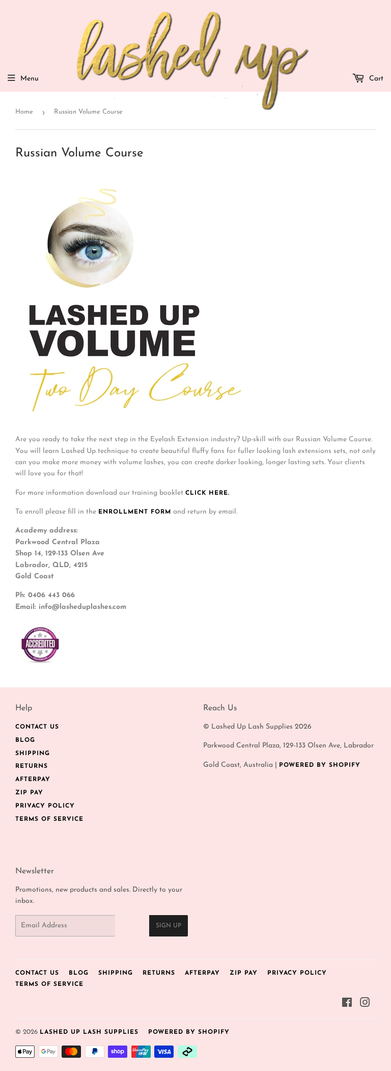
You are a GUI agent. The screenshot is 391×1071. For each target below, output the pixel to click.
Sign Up (168, 926)
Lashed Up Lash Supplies (89, 1032)
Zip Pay (29, 793)
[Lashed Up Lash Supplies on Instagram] (365, 1005)
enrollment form (134, 512)
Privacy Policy (45, 806)
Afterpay (32, 780)
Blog (25, 740)
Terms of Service (49, 819)
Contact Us (37, 727)
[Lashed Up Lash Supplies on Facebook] (347, 1005)
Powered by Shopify (319, 765)
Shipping (32, 754)
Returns (31, 766)
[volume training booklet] (137, 421)
